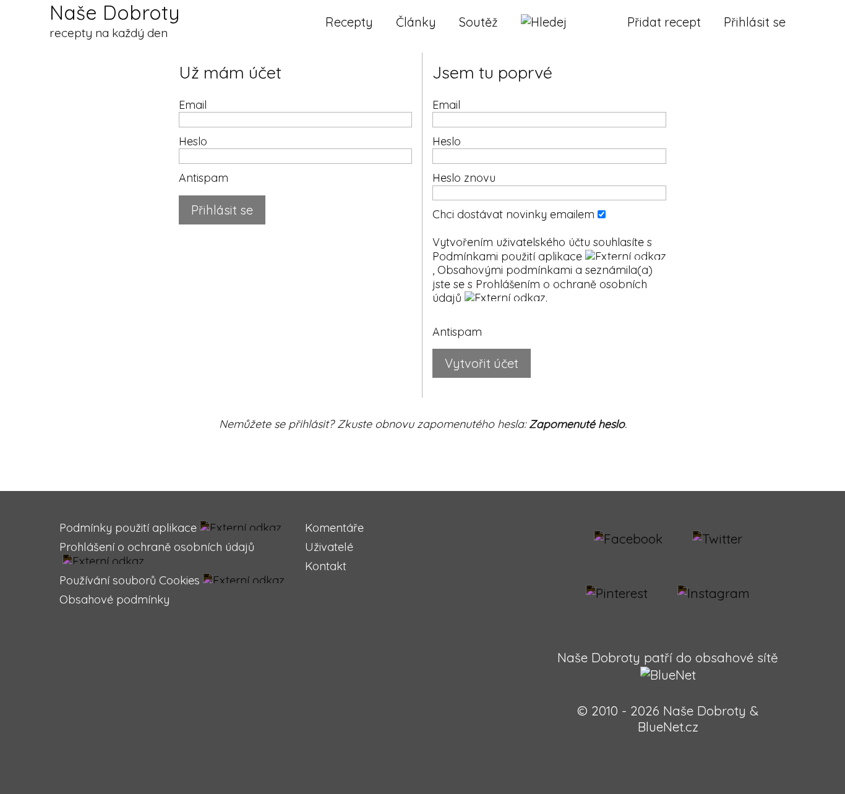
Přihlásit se (755, 22)
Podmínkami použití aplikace (507, 256)
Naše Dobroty (114, 20)
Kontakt (325, 566)
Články (416, 22)
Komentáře (334, 528)
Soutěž (478, 22)
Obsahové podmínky (114, 599)
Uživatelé (329, 547)
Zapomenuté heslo (577, 424)
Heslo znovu (463, 178)
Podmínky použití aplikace (128, 528)
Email (193, 105)
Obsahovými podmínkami (504, 270)
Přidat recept (664, 22)
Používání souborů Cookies (129, 580)
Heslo (193, 141)
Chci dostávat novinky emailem (515, 214)
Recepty (349, 22)
